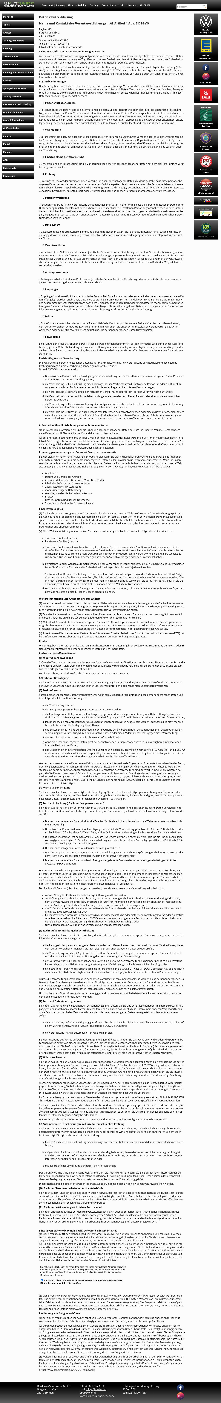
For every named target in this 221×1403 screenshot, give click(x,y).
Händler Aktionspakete (206, 31)
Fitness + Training (77, 5)
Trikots (7, 24)
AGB (5, 160)
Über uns (131, 5)
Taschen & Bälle (11, 56)
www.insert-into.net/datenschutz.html (95, 1308)
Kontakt (7, 144)
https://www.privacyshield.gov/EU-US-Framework (67, 1369)
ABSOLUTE (145, 5)
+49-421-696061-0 (94, 1386)
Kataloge (7, 152)
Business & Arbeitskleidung (17, 104)
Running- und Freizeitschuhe (18, 72)
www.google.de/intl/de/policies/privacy (143, 1363)
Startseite (8, 16)
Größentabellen (11, 128)
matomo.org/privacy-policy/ (152, 1305)
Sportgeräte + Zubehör (15, 88)
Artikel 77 (111, 1215)
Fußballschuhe (10, 64)
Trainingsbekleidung (13, 40)
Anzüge (7, 32)
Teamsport (47, 5)
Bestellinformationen (14, 120)
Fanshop (94, 5)
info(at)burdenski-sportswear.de (93, 1391)
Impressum (9, 175)
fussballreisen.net (206, 236)
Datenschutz (9, 168)
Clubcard (7, 136)
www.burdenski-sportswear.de (97, 1396)
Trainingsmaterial (12, 96)
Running (60, 5)
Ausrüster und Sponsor (206, 147)
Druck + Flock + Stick (112, 5)
